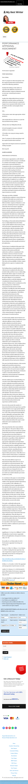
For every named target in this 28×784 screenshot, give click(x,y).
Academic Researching (14, 746)
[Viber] (15, 727)
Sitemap (14, 775)
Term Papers (14, 758)
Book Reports (14, 748)
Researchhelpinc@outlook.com (9, 737)
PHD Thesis (14, 763)
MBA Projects (14, 760)
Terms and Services (14, 770)
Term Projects (14, 768)
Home (14, 743)
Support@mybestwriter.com (8, 735)
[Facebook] (3, 727)
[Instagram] (6, 727)
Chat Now (19, 3)
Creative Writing (14, 753)
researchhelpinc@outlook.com (7, 1)
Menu (4, 36)
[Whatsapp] (12, 727)
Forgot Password (7, 657)
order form (11, 580)
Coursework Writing (14, 750)
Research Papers (14, 765)
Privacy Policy (14, 773)
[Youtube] (9, 727)
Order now (5, 658)
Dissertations (14, 755)
